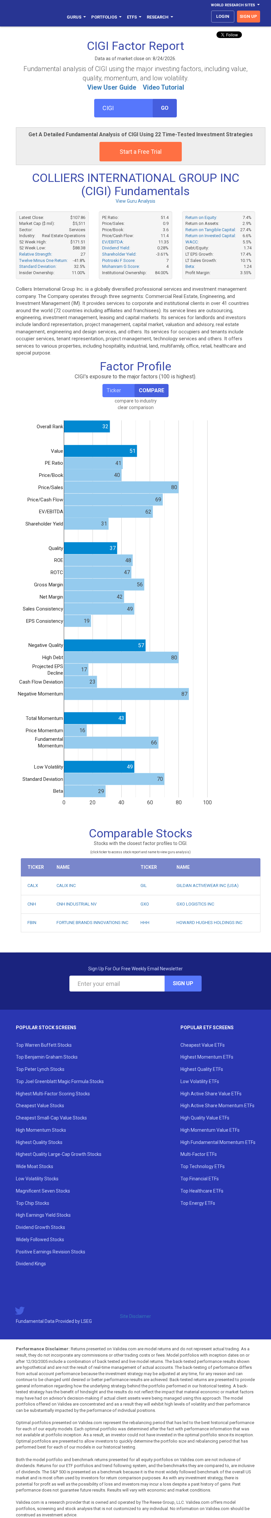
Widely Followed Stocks (40, 1239)
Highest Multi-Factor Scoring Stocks (53, 1093)
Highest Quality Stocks (39, 1142)
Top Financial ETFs (199, 1178)
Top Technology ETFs (202, 1166)
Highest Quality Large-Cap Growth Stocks (58, 1154)
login (222, 16)
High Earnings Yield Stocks (43, 1215)
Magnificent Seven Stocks (43, 1191)
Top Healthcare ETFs (201, 1191)
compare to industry (136, 400)
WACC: (192, 241)
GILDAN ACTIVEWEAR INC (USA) (207, 885)
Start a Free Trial (141, 151)
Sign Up (183, 983)
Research (158, 17)
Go (165, 108)
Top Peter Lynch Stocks (40, 1069)
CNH (31, 904)
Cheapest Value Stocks (40, 1105)
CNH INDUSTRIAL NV (77, 904)
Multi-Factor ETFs (198, 1154)
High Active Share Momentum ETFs (217, 1105)
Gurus (74, 17)
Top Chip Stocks (32, 1203)
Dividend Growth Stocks (40, 1227)
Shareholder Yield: (119, 254)
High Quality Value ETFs (204, 1117)
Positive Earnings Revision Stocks (50, 1251)
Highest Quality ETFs (201, 1069)
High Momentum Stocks (41, 1130)
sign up (248, 16)
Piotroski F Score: (119, 260)
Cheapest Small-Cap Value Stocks (51, 1117)
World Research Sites (233, 5)
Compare (151, 390)
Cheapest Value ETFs (202, 1045)
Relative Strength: (35, 254)
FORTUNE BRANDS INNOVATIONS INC (92, 922)
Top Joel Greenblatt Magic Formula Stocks (60, 1081)
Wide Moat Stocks (34, 1166)
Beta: (190, 266)
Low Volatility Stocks (37, 1178)
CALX (32, 885)
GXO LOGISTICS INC (195, 904)
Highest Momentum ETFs (206, 1057)
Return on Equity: (201, 217)
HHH (144, 922)
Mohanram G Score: (121, 266)
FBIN (31, 922)
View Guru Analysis (135, 201)
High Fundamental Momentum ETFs (217, 1142)
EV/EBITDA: (113, 241)
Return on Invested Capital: (210, 235)
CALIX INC (66, 885)
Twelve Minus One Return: (43, 260)
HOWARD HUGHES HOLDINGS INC (209, 922)
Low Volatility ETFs (199, 1081)
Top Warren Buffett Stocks (44, 1045)
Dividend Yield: (116, 247)
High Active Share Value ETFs (211, 1093)
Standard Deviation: (38, 266)
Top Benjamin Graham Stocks (47, 1057)
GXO (144, 904)
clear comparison (136, 407)
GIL (143, 885)
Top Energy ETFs (197, 1203)
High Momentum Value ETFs (210, 1130)
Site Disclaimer (135, 1316)
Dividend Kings (31, 1263)
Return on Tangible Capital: (210, 229)
